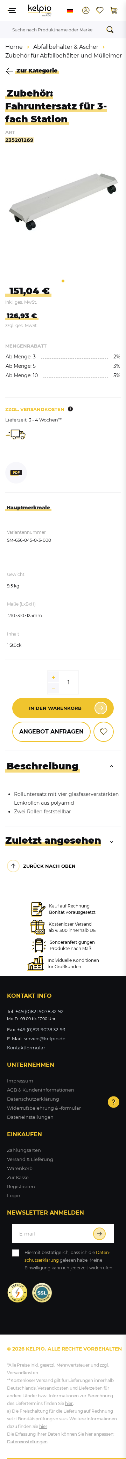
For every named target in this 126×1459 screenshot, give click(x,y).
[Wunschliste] (100, 10)
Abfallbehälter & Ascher (65, 47)
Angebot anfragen (51, 731)
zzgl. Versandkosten (34, 409)
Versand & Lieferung (30, 1159)
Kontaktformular (26, 1047)
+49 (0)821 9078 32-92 (39, 1011)
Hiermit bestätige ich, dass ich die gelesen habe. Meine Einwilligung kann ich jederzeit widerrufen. (68, 1260)
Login (13, 1195)
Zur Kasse (18, 1177)
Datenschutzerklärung (33, 1099)
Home (14, 47)
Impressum (20, 1081)
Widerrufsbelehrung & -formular (44, 1108)
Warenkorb (20, 1168)
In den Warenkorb (55, 708)
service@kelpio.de (44, 1038)
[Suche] (112, 29)
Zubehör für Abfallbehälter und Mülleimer (63, 55)
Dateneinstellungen (30, 1117)
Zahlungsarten (24, 1150)
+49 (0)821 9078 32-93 (41, 1029)
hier (69, 1403)
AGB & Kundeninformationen (40, 1090)
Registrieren (21, 1186)
